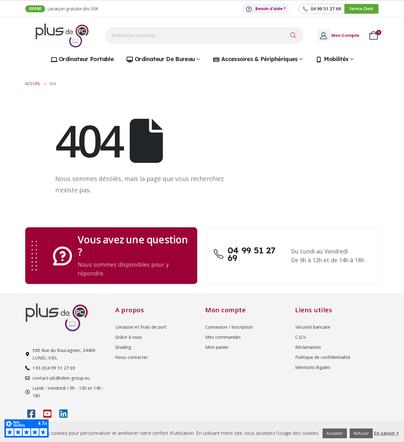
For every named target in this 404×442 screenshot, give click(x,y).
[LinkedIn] (63, 414)
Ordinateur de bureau (165, 59)
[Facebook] (31, 414)
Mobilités (336, 59)
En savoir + (386, 433)
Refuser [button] (361, 433)
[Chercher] (293, 35)
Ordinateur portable (86, 59)
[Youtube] (47, 414)
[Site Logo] (62, 35)
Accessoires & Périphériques (259, 59)
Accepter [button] (334, 433)
